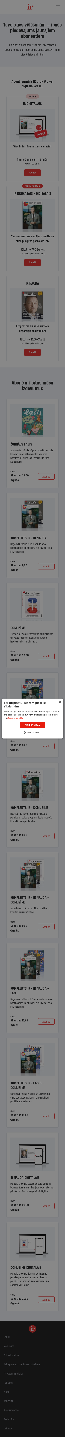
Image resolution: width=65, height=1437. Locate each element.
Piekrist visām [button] (32, 725)
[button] (32, 732)
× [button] (60, 702)
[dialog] (32, 719)
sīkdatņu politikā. (15, 718)
